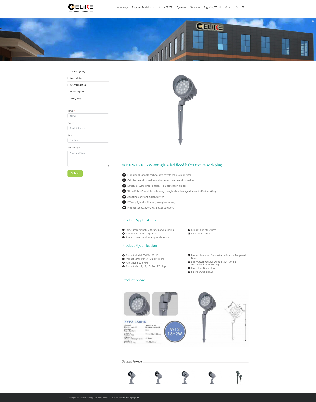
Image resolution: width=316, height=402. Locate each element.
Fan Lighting (75, 98)
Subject (70, 135)
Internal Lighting (76, 91)
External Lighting (77, 71)
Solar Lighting (75, 78)
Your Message (73, 147)
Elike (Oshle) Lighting (130, 397)
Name (70, 110)
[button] (243, 7)
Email (70, 123)
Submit (75, 173)
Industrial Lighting (77, 84)
